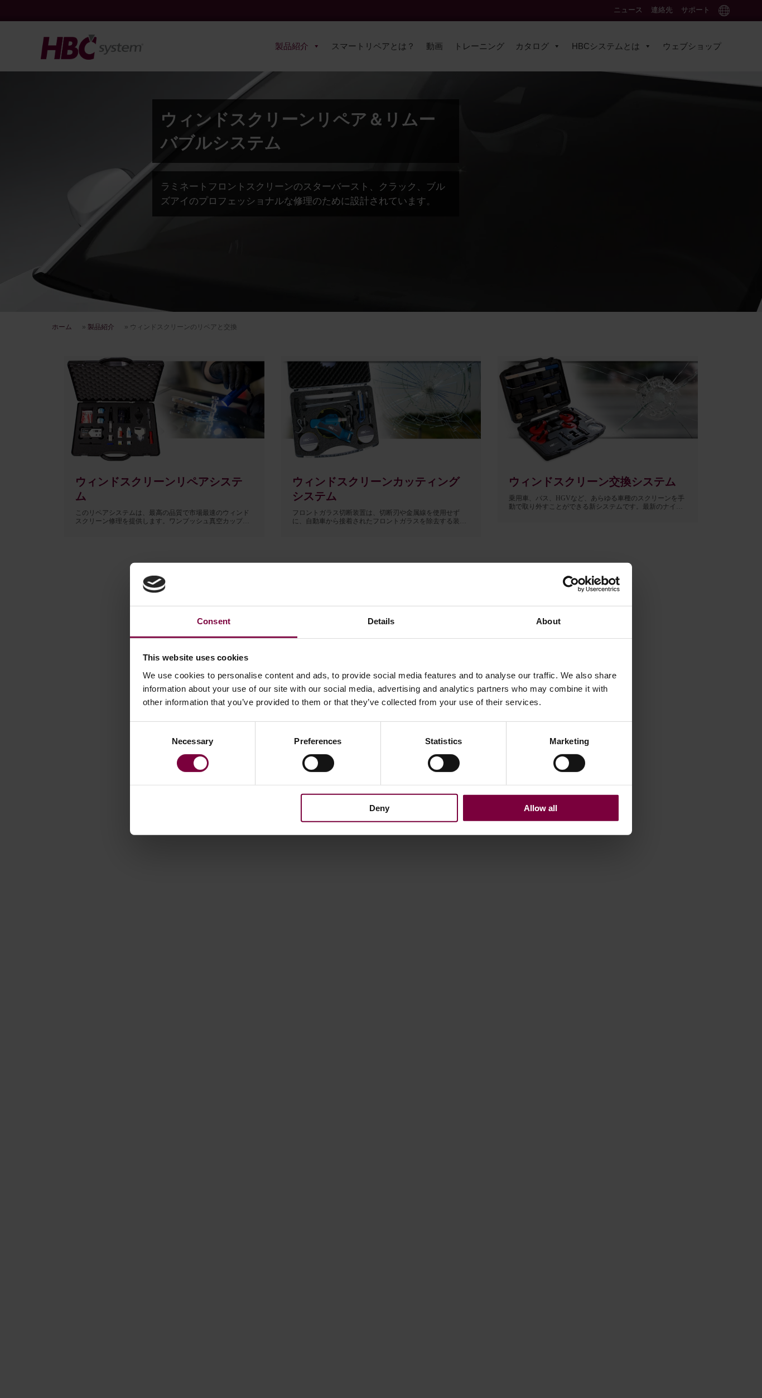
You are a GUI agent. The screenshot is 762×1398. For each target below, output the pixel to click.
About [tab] (548, 621)
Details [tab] (381, 621)
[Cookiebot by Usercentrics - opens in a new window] (571, 584)
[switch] (318, 763)
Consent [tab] (213, 621)
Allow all (540, 807)
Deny (379, 807)
